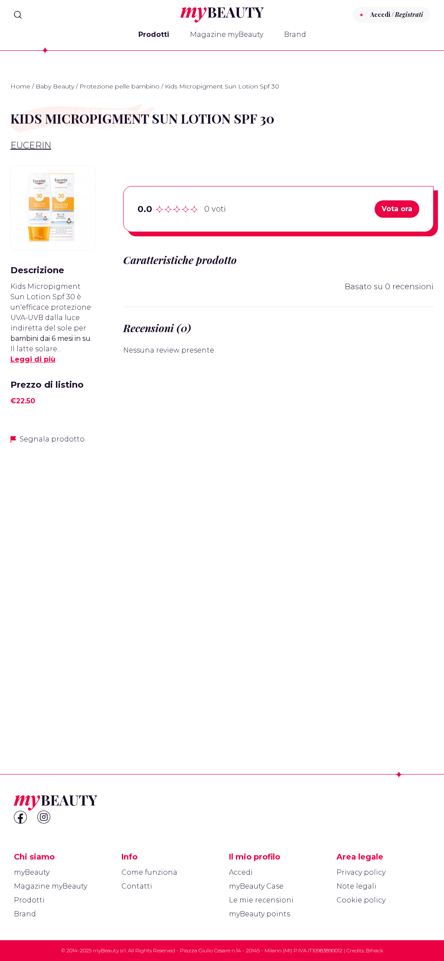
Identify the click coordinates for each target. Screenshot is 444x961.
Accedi (241, 872)
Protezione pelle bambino (119, 86)
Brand (295, 34)
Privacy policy (360, 872)
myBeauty (31, 872)
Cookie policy (360, 900)
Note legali (356, 886)
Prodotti (153, 34)
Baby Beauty (55, 86)
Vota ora (397, 209)
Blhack (374, 950)
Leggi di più (33, 359)
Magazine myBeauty (226, 34)
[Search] (18, 15)
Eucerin (30, 145)
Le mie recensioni (261, 900)
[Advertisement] (52, 588)
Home (20, 86)
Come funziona (149, 872)
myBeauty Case (256, 886)
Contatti (136, 886)
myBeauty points (259, 914)
